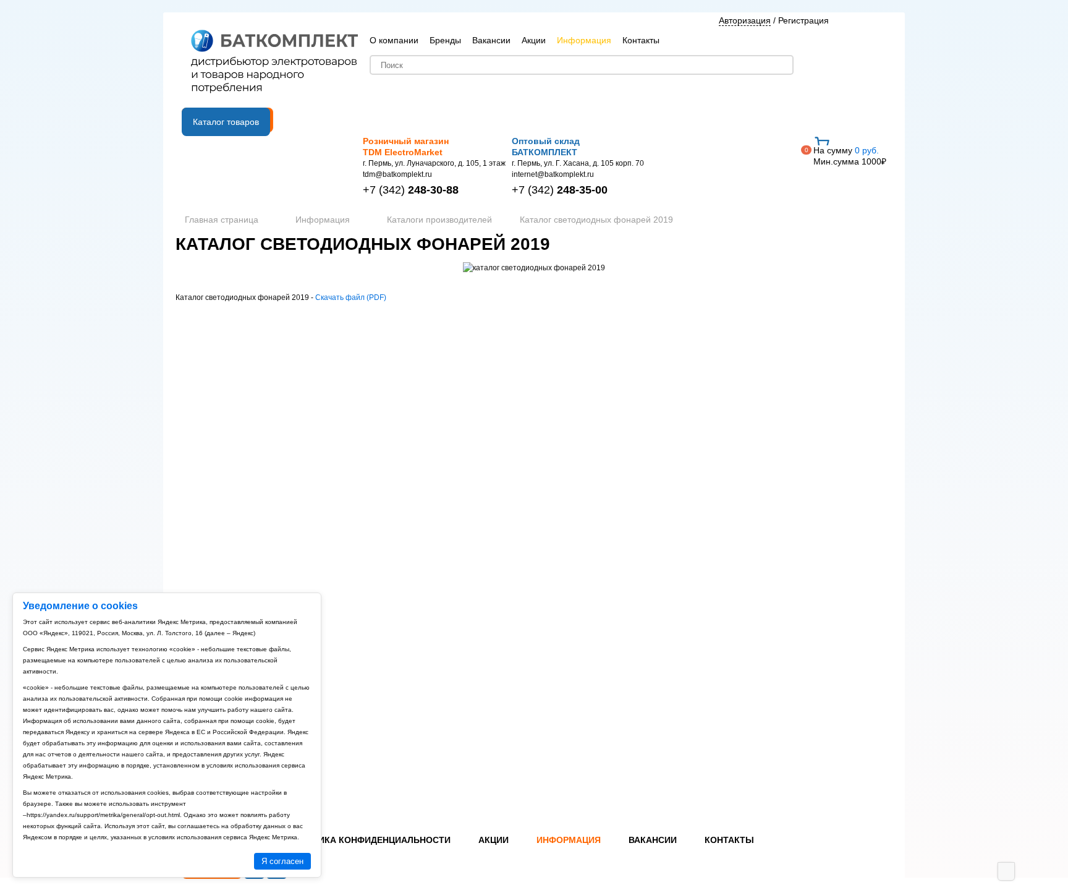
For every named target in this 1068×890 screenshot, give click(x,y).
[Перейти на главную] (274, 62)
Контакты (640, 40)
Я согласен (282, 861)
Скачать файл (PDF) (350, 297)
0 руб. (849, 155)
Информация (584, 40)
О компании (394, 40)
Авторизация (745, 20)
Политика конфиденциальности (369, 840)
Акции (534, 40)
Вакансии (491, 40)
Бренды (445, 40)
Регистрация (803, 20)
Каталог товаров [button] (226, 122)
